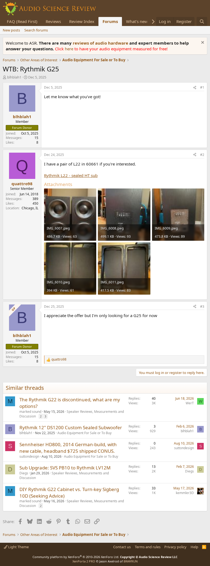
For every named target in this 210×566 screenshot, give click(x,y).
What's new (137, 21)
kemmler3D (185, 492)
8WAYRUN (131, 561)
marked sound (30, 411)
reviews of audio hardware (101, 43)
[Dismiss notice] (202, 43)
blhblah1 (14, 77)
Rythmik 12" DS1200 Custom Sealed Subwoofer (70, 427)
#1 (202, 87)
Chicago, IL (30, 208)
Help (194, 546)
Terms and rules (148, 546)
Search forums (36, 30)
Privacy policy (175, 546)
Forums (110, 21)
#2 (202, 154)
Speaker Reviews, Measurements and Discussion (71, 414)
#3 (202, 306)
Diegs (23, 473)
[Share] (194, 88)
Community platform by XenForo (76, 557)
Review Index (81, 21)
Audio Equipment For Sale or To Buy (84, 433)
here (69, 48)
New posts (11, 30)
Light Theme (18, 546)
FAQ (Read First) (22, 21)
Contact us (122, 546)
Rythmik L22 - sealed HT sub (71, 175)
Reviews (53, 21)
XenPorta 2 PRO (83, 561)
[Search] (202, 21)
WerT (190, 403)
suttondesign (29, 456)
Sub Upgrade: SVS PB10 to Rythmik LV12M (64, 468)
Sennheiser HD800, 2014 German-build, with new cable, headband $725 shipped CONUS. (68, 447)
